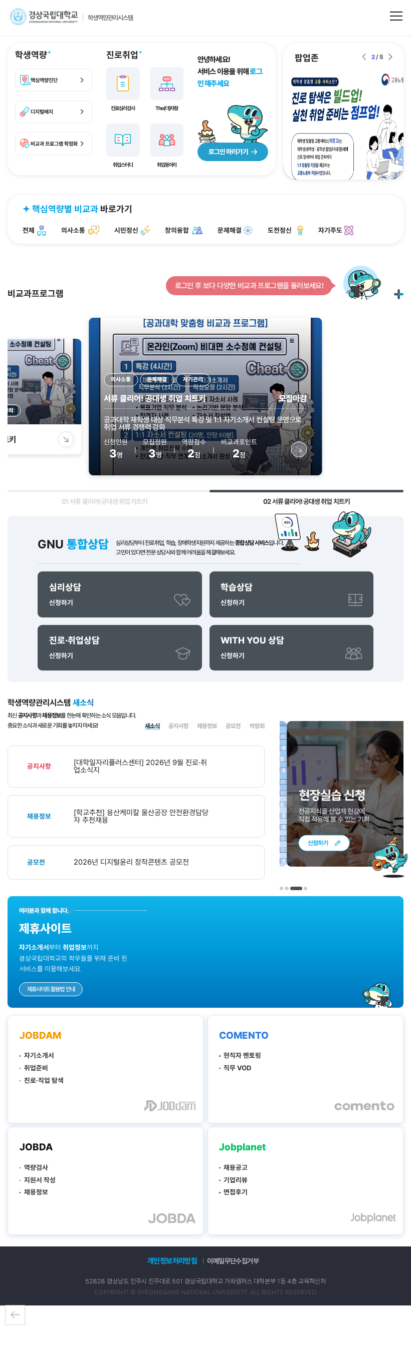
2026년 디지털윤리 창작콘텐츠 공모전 (131, 862)
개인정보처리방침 (172, 1260)
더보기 (399, 294)
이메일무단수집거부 (233, 1261)
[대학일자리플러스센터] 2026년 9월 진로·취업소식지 (140, 766)
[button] (364, 57)
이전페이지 (15, 1315)
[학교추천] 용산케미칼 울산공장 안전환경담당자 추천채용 (141, 816)
